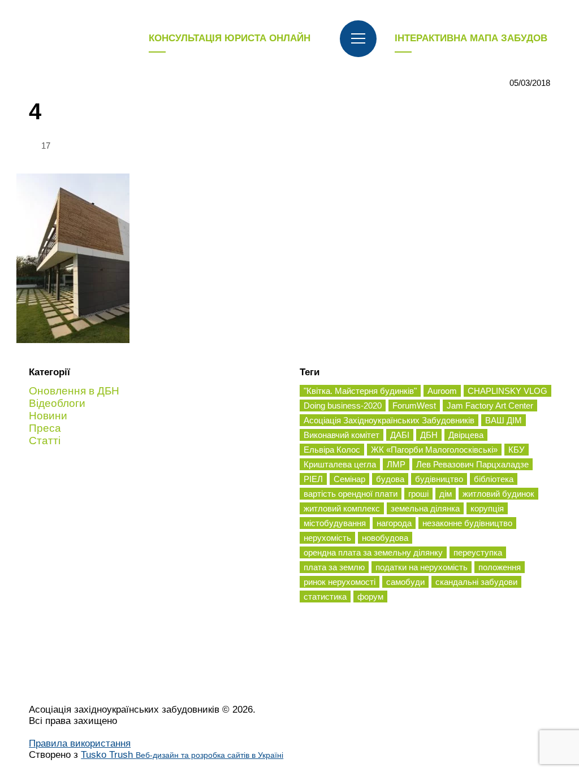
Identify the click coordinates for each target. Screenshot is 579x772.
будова (390, 479)
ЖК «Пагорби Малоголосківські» (434, 449)
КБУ (516, 449)
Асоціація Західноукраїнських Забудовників (389, 420)
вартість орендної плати (350, 493)
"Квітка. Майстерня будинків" (360, 391)
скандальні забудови (476, 582)
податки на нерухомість (421, 567)
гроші (418, 493)
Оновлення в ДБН (74, 391)
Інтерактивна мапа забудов (471, 38)
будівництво (439, 479)
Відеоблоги (57, 403)
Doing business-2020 (343, 405)
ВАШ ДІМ (503, 420)
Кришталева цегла (340, 464)
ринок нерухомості (339, 582)
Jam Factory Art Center (490, 405)
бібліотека (493, 479)
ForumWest (414, 405)
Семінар (349, 479)
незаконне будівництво (467, 523)
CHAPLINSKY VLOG (507, 391)
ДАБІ (399, 435)
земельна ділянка (425, 508)
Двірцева (465, 435)
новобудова (385, 538)
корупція (487, 508)
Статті (45, 440)
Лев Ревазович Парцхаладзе (472, 464)
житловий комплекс (342, 508)
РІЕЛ (313, 479)
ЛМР (396, 464)
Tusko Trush (182, 754)
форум (370, 596)
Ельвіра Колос (332, 449)
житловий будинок (498, 493)
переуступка (477, 552)
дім (445, 493)
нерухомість (327, 538)
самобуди (405, 582)
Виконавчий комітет (341, 435)
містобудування (335, 523)
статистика (325, 596)
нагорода (394, 523)
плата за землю (334, 567)
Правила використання (80, 743)
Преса (45, 428)
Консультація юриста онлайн (229, 38)
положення (499, 567)
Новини (48, 416)
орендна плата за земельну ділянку (373, 552)
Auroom (442, 391)
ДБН (429, 435)
